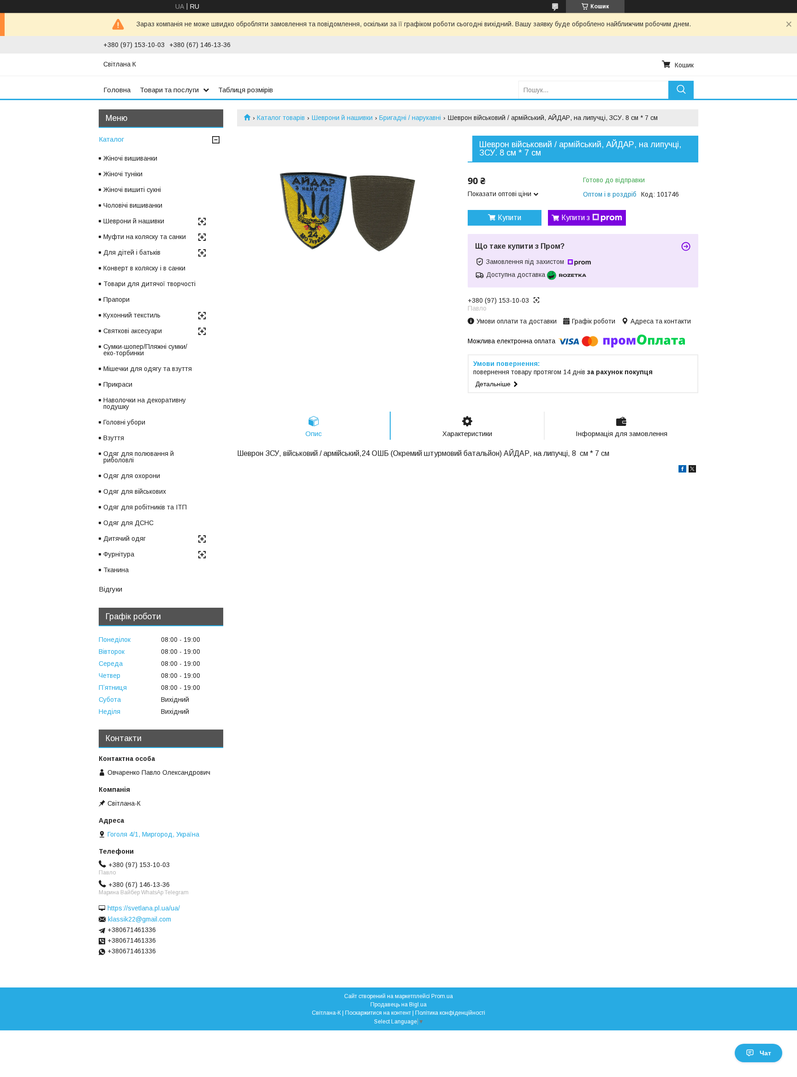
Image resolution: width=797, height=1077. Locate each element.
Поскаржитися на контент (378, 1013)
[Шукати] (681, 90)
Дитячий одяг (124, 538)
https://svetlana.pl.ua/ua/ (143, 908)
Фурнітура (118, 554)
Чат (765, 1053)
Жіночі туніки (123, 174)
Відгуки (110, 589)
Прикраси (117, 384)
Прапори (116, 299)
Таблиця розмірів (245, 90)
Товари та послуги (169, 90)
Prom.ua (442, 996)
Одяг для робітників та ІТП (145, 507)
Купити (509, 217)
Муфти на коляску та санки (144, 236)
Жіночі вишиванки (130, 158)
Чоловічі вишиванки (132, 205)
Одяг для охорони (131, 475)
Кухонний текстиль (132, 315)
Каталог (111, 139)
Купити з (575, 217)
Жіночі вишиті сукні (132, 189)
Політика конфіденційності (450, 1013)
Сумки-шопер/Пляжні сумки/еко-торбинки (145, 350)
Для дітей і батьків (132, 252)
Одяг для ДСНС (128, 523)
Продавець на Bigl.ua (398, 1004)
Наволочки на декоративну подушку (144, 403)
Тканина (116, 570)
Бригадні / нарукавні (410, 117)
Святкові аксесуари (132, 331)
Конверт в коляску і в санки (144, 268)
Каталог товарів (281, 117)
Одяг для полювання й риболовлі (138, 457)
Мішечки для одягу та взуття (147, 368)
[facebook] (682, 470)
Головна (117, 90)
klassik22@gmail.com (139, 919)
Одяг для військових (134, 491)
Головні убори (124, 422)
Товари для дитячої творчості (149, 283)
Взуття (113, 438)
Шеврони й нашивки (342, 117)
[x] (692, 470)
